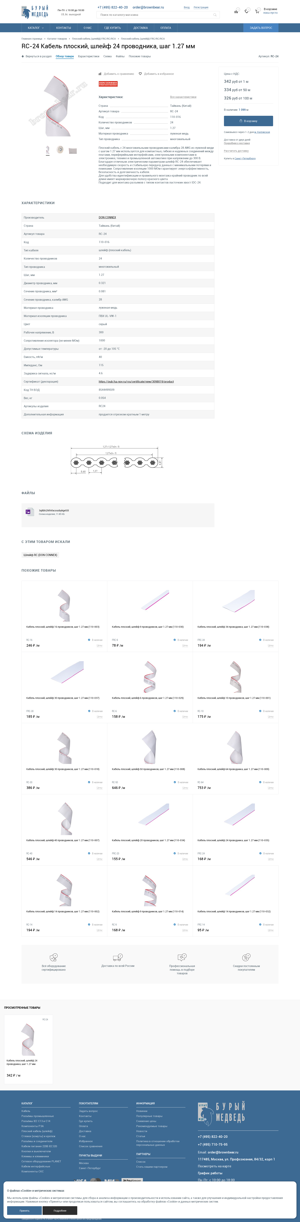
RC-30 (29, 782)
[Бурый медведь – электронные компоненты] (35, 12)
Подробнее (60, 1210)
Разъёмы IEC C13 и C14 (36, 1121)
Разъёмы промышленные (38, 1116)
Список (140, 1161)
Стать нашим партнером (151, 1166)
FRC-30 (30, 711)
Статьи (140, 1136)
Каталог (34, 28)
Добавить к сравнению (119, 74)
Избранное (86, 1141)
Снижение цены (146, 1121)
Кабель (26, 1111)
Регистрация (201, 7)
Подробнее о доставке (237, 143)
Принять (25, 1210)
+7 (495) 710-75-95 (213, 1144)
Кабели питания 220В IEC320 (39, 1146)
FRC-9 (115, 640)
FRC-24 (201, 853)
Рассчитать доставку (236, 150)
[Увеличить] (58, 103)
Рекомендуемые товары (151, 1126)
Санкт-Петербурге (245, 158)
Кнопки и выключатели (36, 1151)
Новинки (141, 1111)
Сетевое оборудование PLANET (41, 1161)
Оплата (165, 28)
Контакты (63, 28)
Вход (187, 7)
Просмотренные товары (22, 1008)
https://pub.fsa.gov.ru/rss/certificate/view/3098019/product (136, 381)
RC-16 (29, 640)
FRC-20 (115, 853)
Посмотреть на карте (214, 1166)
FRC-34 (201, 640)
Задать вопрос (261, 28)
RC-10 (200, 711)
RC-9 (114, 924)
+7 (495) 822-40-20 (113, 7)
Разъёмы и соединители (37, 1141)
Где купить (112, 28)
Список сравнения (90, 1146)
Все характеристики (183, 97)
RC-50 (115, 782)
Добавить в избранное (159, 74)
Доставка (141, 28)
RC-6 (114, 711)
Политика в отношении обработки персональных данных (158, 1142)
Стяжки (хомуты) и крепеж (38, 1136)
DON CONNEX (107, 217)
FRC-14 (201, 924)
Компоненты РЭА (33, 1126)
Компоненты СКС (33, 1171)
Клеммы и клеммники (35, 1156)
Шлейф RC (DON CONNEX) (40, 555)
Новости (141, 1131)
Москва (84, 1163)
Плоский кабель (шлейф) (37, 1131)
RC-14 (29, 924)
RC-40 (29, 853)
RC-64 (200, 782)
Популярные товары (149, 1116)
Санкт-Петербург (90, 1168)
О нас (88, 28)
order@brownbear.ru (148, 7)
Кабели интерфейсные (36, 1166)
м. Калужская (262, 132)
